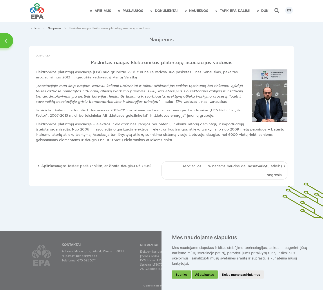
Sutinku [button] (181, 274)
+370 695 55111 (86, 260)
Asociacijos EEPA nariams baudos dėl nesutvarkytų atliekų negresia (232, 170)
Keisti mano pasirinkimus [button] (241, 274)
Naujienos (54, 28)
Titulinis (34, 28)
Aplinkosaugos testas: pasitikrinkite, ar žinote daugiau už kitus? (96, 166)
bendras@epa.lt (86, 256)
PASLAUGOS (133, 10)
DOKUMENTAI (166, 10)
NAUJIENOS (198, 10)
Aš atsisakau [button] (204, 274)
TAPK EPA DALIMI (235, 10)
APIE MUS (102, 10)
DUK (265, 10)
